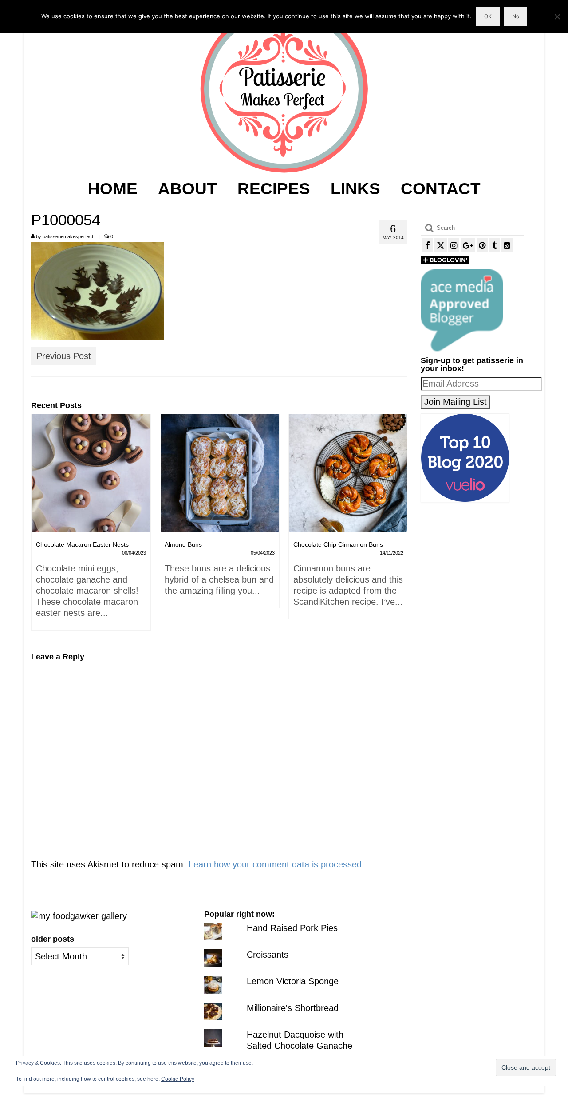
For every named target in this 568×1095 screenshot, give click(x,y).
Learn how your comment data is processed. (276, 864)
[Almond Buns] (91, 473)
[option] (92, 515)
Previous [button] (39, 527)
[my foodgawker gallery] (79, 915)
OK (488, 16)
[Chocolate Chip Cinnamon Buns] (220, 473)
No (515, 16)
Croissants (267, 954)
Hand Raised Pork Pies (292, 928)
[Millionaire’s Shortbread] (349, 473)
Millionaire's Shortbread (293, 1008)
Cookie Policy (177, 1079)
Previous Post (63, 356)
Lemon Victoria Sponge (293, 981)
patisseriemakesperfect (68, 236)
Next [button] (399, 527)
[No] (556, 16)
